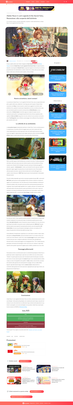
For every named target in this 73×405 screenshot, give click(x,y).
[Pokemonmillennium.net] (9, 2)
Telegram (28, 1)
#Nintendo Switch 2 (44, 4)
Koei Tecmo (16, 336)
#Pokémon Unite (66, 4)
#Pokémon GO (60, 4)
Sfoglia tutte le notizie (24, 361)
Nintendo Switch (22, 336)
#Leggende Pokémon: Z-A (52, 4)
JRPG (12, 336)
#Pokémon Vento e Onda (19, 4)
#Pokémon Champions (27, 4)
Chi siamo (37, 403)
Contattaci (41, 403)
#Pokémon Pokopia (11, 4)
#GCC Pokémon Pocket (36, 4)
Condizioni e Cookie (47, 403)
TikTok (37, 1)
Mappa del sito (32, 403)
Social (48, 1)
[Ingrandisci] (43, 139)
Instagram (43, 1)
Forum (33, 1)
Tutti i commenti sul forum (36, 391)
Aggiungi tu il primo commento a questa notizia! (20, 396)
